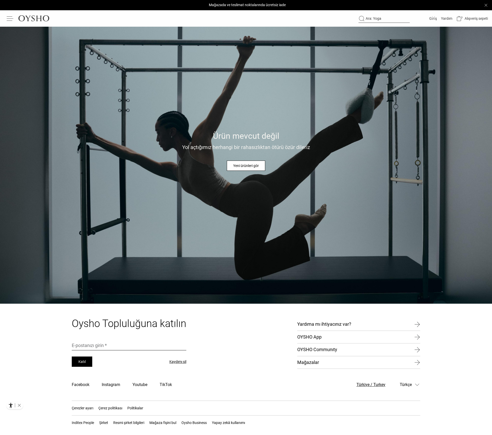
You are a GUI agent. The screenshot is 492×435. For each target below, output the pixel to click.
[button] (472, 18)
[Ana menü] (10, 18)
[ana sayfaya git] (33, 18)
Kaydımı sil (177, 362)
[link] (432, 18)
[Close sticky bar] (486, 5)
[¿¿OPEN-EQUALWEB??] (14, 405)
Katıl (82, 362)
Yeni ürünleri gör (246, 166)
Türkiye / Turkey (370, 384)
